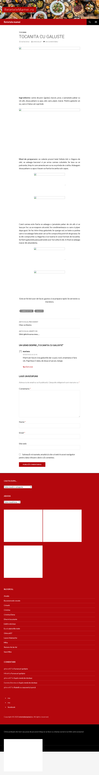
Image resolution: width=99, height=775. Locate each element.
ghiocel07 (37, 42)
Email (22, 432)
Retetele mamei (12, 22)
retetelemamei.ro (26, 717)
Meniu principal (96, 22)
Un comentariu (51, 42)
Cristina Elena (9, 614)
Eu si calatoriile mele (12, 628)
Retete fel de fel (10, 647)
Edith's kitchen (10, 624)
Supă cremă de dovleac (23, 678)
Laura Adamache (10, 638)
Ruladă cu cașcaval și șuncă (25, 687)
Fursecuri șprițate (21, 669)
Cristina (7, 610)
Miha (6, 642)
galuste (39, 311)
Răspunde (29, 367)
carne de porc (26, 311)
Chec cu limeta (28, 323)
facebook (11, 707)
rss (9, 698)
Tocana (22, 32)
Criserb (7, 605)
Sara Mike (8, 652)
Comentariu (25, 388)
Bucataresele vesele (12, 601)
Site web (23, 443)
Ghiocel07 (8, 633)
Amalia (6, 596)
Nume (22, 422)
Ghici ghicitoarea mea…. (29, 332)
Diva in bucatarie (10, 619)
